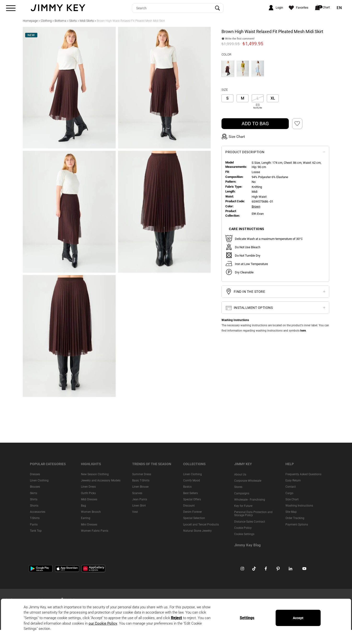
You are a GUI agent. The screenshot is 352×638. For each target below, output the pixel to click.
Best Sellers (190, 493)
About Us (240, 474)
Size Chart (292, 499)
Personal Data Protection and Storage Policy (253, 513)
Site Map (291, 512)
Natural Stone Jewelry (197, 530)
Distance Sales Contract (249, 521)
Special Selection (194, 518)
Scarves (137, 493)
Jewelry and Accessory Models (100, 480)
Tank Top (36, 530)
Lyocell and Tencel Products (201, 524)
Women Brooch (91, 512)
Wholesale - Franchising (249, 499)
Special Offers (192, 499)
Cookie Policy (243, 527)
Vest (135, 512)
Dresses (35, 474)
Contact (290, 486)
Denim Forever (192, 512)
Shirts (33, 499)
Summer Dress (141, 474)
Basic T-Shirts (140, 480)
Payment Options (296, 524)
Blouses (35, 486)
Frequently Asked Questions (303, 474)
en (339, 7)
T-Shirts (35, 518)
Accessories (37, 512)
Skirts (33, 493)
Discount (189, 505)
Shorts (34, 505)
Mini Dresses (89, 524)
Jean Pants (139, 499)
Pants (34, 524)
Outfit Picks (88, 493)
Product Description (245, 152)
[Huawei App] (93, 568)
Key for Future (243, 506)
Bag (83, 505)
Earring (85, 518)
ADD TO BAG (255, 123)
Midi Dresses (89, 499)
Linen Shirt (139, 505)
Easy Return (293, 480)
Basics (187, 486)
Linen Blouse (140, 486)
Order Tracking (294, 518)
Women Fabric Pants (94, 530)
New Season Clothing (95, 474)
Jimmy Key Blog (247, 545)
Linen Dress (88, 486)
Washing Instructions (299, 505)
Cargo (289, 493)
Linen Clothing (39, 480)
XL (273, 98)
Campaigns (241, 493)
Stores (238, 487)
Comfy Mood (191, 480)
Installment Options (253, 308)
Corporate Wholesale (247, 480)
